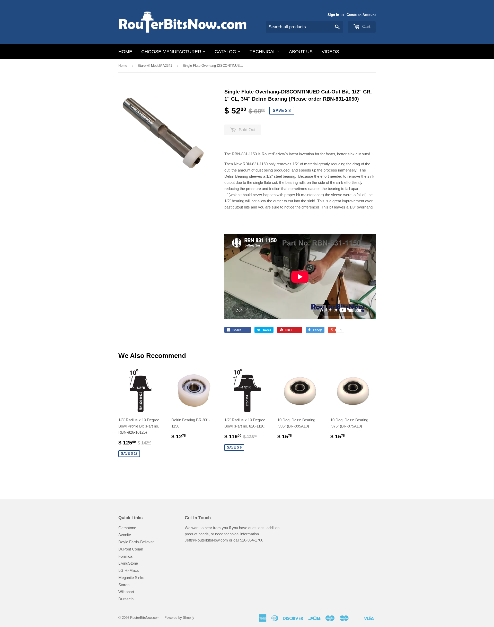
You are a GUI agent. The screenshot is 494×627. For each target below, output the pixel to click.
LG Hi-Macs (128, 570)
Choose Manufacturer (171, 51)
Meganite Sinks (131, 577)
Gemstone (127, 528)
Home (125, 51)
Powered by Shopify (179, 618)
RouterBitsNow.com (145, 618)
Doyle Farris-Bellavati (136, 542)
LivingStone (128, 563)
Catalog (226, 51)
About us (301, 51)
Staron (123, 585)
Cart (365, 26)
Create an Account (361, 15)
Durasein (126, 599)
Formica (125, 556)
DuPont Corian (130, 549)
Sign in (333, 15)
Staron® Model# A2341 (155, 66)
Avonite (124, 535)
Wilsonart (126, 592)
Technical (263, 51)
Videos (330, 51)
